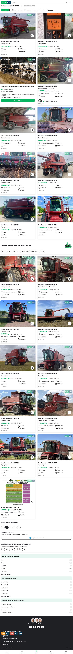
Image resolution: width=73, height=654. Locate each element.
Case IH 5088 (36, 593)
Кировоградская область (36, 607)
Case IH (36, 568)
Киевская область (36, 604)
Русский (68, 648)
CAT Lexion (36, 571)
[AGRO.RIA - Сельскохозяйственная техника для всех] (6, 2)
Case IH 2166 (36, 587)
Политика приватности (9, 638)
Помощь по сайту (36, 623)
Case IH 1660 (36, 582)
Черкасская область (36, 612)
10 (24, 550)
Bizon (36, 563)
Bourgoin (36, 565)
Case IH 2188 (36, 590)
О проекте (4, 636)
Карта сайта (5, 644)
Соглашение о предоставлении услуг (13, 641)
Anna (36, 560)
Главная (7, 653)
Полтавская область (36, 609)
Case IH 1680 (36, 585)
